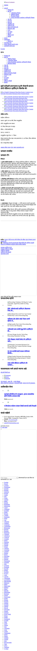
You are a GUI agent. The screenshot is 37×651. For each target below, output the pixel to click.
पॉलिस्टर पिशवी (8, 81)
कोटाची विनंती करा (5, 372)
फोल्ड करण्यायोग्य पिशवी (10, 73)
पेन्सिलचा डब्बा (11, 28)
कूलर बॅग (10, 22)
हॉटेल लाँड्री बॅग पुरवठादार (7, 383)
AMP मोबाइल (16, 381)
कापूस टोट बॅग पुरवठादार (29, 383)
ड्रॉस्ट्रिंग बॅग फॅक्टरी (6, 252)
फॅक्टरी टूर (10, 41)
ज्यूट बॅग (9, 19)
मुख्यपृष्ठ (6, 5)
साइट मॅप (10, 381)
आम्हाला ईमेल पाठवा (5, 147)
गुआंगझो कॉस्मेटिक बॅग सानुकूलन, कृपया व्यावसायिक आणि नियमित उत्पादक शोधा (19, 395)
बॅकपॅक (9, 36)
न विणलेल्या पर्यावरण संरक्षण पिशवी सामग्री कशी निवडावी (20, 406)
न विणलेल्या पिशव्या (15, 13)
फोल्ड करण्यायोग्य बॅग (13, 27)
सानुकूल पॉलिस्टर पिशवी (7, 249)
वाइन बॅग (10, 21)
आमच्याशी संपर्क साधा (9, 46)
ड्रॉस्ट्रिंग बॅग (11, 25)
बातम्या (5, 38)
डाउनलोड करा (7, 43)
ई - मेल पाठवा (4, 427)
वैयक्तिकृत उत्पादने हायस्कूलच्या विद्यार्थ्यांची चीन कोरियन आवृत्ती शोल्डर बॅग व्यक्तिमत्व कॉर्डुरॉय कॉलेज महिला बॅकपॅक (17, 243)
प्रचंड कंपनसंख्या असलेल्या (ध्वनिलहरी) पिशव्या (22, 17)
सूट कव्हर (10, 32)
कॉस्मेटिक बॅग (11, 24)
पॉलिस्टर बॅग (11, 35)
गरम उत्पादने (4, 381)
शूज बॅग (9, 33)
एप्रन (9, 30)
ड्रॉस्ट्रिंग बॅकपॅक (5, 250)
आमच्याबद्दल (7, 39)
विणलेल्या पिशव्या (15, 16)
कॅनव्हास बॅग (10, 10)
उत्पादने (6, 8)
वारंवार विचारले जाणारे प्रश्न (11, 44)
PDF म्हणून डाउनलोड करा (17, 147)
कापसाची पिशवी (18, 383)
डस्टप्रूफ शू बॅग (5, 253)
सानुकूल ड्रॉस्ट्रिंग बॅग (6, 247)
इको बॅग (9, 11)
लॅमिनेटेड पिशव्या (15, 14)
